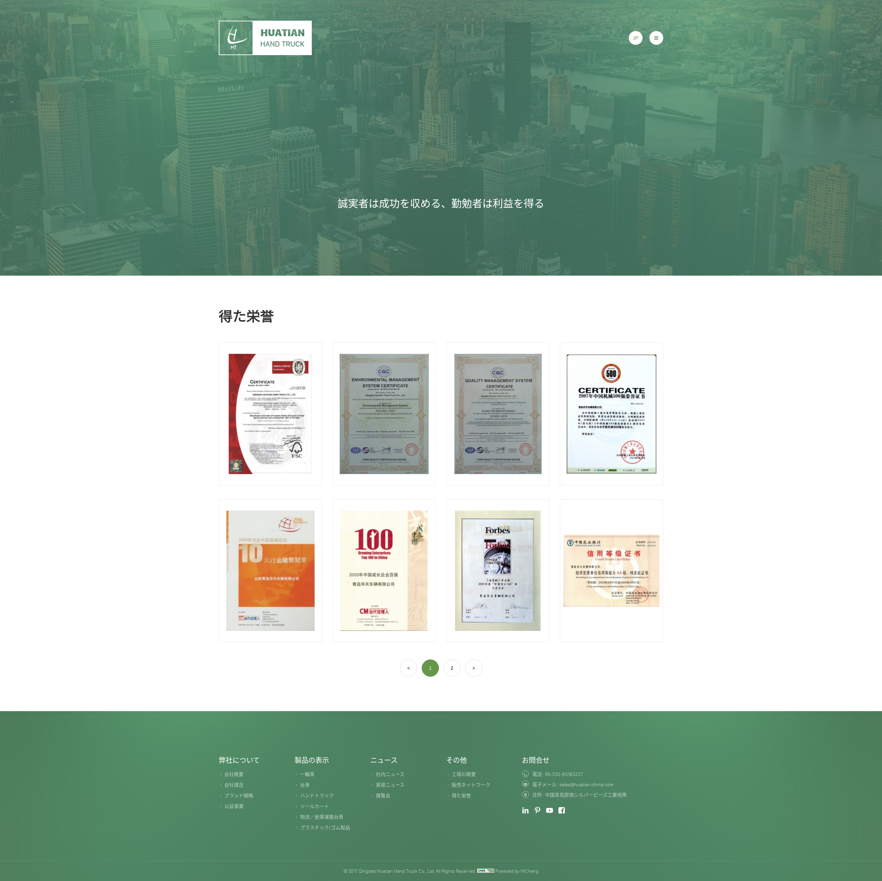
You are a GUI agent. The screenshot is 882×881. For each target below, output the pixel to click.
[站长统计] (485, 871)
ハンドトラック (317, 795)
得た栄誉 (461, 795)
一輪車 (307, 774)
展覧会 (383, 795)
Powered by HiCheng (517, 871)
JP (635, 38)
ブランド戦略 (238, 795)
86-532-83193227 (564, 774)
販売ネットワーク (471, 785)
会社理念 (234, 785)
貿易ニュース (390, 785)
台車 (305, 785)
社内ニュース (390, 774)
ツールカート (314, 806)
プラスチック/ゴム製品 (325, 827)
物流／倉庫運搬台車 (321, 817)
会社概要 (234, 774)
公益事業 (234, 806)
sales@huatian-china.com (587, 784)
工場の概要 (464, 774)
